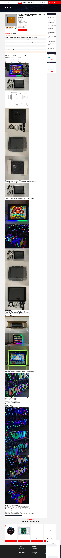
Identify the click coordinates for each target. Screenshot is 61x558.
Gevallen (36, 2)
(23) (51, 17)
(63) (51, 22)
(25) (52, 39)
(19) (50, 28)
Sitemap (20, 553)
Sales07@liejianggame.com (22, 0)
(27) (51, 48)
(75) (52, 37)
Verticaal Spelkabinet (34, 553)
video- (40, 2)
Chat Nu (52, 59)
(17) (51, 44)
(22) (51, 41)
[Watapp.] (48, 57)
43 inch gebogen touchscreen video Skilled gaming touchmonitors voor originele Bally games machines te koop (36, 539)
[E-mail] (49, 57)
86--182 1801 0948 (28, 0)
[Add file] (47, 557)
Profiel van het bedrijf (21, 548)
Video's (24, 2)
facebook (45, 553)
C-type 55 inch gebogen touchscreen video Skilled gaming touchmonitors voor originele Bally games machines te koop (10, 539)
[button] (16, 27)
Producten (20, 2)
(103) (52, 25)
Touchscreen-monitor (34, 548)
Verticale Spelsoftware (34, 552)
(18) (51, 30)
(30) (52, 33)
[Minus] (59, 541)
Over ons (28, 2)
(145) (51, 20)
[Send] (59, 557)
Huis (16, 2)
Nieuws (32, 2)
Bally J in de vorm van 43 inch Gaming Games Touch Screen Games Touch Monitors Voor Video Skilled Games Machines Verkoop (50, 539)
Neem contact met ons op (22, 552)
